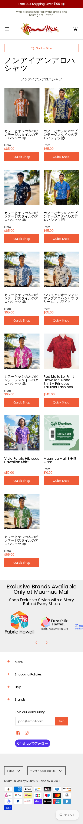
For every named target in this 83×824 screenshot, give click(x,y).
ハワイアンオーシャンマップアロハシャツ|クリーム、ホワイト (61, 298)
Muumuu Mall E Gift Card (60, 460)
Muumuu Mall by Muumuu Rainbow (27, 781)
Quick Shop (21, 157)
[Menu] (6, 29)
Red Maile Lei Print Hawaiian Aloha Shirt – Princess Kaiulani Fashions (59, 381)
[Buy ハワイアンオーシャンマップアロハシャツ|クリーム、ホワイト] (61, 269)
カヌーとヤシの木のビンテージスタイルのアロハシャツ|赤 (21, 134)
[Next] (46, 642)
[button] (75, 29)
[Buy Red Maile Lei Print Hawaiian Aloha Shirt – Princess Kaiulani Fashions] (61, 351)
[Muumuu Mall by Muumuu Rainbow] (40, 29)
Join (61, 721)
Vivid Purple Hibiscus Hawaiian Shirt (21, 460)
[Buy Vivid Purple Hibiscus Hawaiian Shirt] (21, 433)
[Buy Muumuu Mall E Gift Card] (61, 433)
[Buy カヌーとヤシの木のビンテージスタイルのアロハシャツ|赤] (21, 105)
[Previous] (36, 642)
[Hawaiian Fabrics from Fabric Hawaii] (19, 622)
